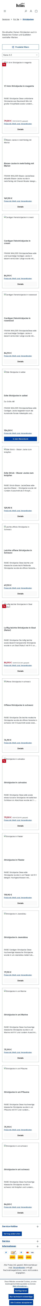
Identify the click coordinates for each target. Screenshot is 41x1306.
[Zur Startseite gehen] (20, 5)
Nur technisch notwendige (21, 1297)
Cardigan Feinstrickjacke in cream (17, 242)
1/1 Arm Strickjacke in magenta (19, 86)
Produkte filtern (22, 47)
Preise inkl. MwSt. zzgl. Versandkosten (18, 124)
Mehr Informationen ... (20, 1286)
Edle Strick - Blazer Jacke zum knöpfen (19, 474)
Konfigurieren (21, 1291)
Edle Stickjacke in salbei (16, 395)
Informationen (9, 1246)
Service (6, 1241)
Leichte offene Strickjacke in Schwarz (18, 551)
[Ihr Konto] (31, 11)
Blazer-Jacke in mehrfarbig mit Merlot (19, 164)
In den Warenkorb (20, 439)
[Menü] (4, 11)
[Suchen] (25, 11)
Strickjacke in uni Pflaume (16, 1092)
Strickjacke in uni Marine (16, 1014)
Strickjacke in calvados (15, 782)
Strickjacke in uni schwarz (16, 1169)
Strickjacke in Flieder (14, 860)
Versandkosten (19, 1267)
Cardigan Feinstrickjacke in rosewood (17, 319)
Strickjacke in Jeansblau (16, 937)
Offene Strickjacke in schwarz (18, 705)
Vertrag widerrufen (12, 1234)
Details (20, 129)
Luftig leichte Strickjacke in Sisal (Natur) (20, 629)
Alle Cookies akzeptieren (21, 1302)
